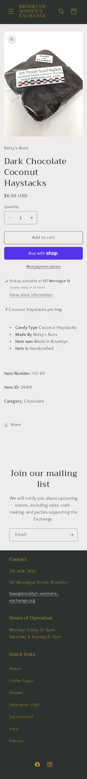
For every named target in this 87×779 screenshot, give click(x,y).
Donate (16, 693)
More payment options (43, 266)
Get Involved (21, 717)
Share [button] (16, 425)
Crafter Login (21, 681)
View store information (31, 295)
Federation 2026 (24, 705)
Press (14, 729)
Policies (16, 741)
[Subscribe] (71, 534)
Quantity (11, 207)
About (15, 669)
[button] (11, 11)
